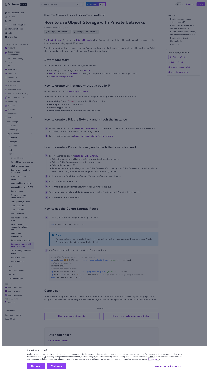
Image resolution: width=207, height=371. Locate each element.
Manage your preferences (166, 366)
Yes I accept (56, 366)
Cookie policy (153, 359)
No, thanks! (36, 366)
